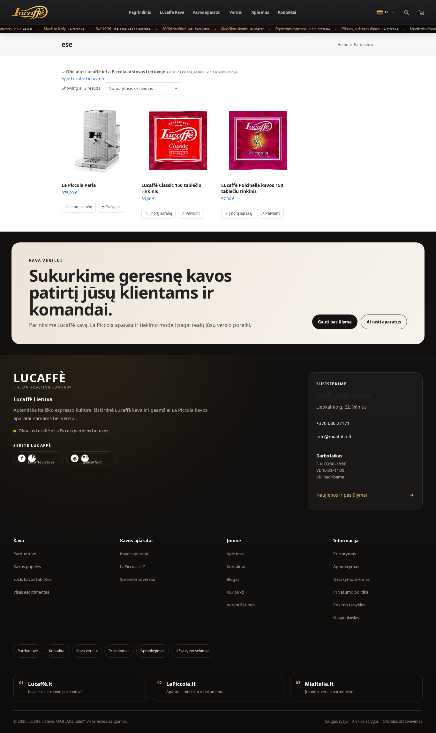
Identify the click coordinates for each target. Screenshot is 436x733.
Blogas (233, 579)
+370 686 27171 (333, 423)
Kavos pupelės (27, 566)
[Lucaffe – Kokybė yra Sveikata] (30, 12)
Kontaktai (287, 12)
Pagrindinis (140, 12)
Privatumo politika (350, 592)
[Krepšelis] (421, 12)
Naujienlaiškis (346, 617)
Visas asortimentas (31, 592)
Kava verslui (87, 651)
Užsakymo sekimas (351, 579)
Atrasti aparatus (384, 322)
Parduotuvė (24, 554)
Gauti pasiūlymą (335, 322)
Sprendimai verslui (137, 579)
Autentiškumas (241, 605)
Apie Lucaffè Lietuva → (83, 78)
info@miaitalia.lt (333, 436)
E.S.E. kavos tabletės (32, 579)
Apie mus (260, 12)
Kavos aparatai (207, 12)
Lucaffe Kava (172, 12)
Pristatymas (344, 554)
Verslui (236, 12)
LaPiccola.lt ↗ (133, 566)
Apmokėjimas (346, 566)
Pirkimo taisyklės (349, 605)
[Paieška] (406, 12)
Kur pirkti (235, 592)
